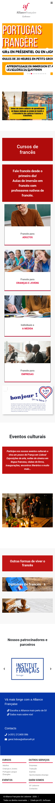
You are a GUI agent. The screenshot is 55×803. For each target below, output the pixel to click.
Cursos (6, 760)
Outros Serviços (39, 760)
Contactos (33, 789)
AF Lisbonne (34, 786)
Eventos (7, 780)
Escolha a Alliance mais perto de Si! (28, 710)
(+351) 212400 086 (18, 734)
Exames (32, 772)
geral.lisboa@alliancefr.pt (21, 739)
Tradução (33, 769)
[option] (27, 667)
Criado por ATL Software (40, 800)
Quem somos (36, 780)
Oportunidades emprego (38, 775)
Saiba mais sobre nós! (21, 714)
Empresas (33, 765)
